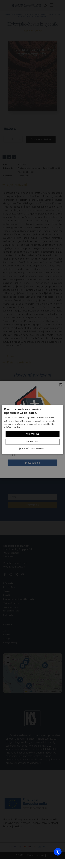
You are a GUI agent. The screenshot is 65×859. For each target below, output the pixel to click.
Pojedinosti (17, 427)
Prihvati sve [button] (32, 434)
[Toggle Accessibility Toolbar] (58, 852)
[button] (32, 448)
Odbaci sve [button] (32, 441)
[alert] (32, 429)
